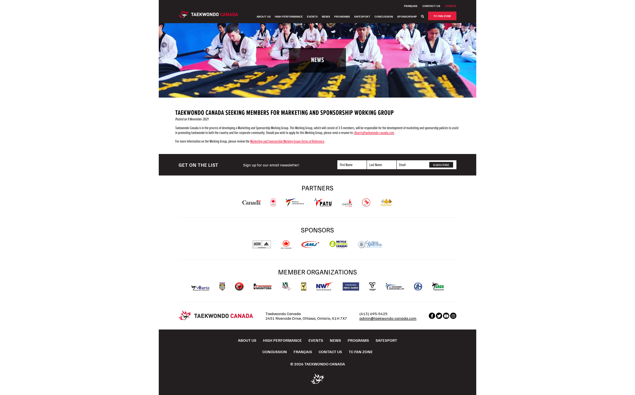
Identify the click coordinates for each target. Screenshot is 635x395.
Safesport (362, 16)
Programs (342, 16)
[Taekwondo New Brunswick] (286, 286)
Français (410, 5)
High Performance (289, 16)
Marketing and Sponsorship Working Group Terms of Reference (287, 141)
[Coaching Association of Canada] (347, 204)
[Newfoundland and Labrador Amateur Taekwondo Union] (303, 286)
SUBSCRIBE (441, 165)
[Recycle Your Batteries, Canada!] (338, 246)
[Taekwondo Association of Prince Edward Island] (395, 286)
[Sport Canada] (251, 202)
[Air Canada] (286, 246)
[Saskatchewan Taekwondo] (438, 286)
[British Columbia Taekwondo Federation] (222, 286)
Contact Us (431, 5)
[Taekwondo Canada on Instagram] (453, 316)
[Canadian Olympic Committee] (273, 204)
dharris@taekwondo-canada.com (374, 132)
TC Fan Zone (442, 16)
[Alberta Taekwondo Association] (200, 289)
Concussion (383, 16)
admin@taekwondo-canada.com (387, 318)
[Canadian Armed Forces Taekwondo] (239, 286)
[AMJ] (310, 246)
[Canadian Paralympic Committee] (366, 204)
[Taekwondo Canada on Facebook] (432, 316)
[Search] (422, 16)
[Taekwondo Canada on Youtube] (446, 316)
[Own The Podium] (386, 204)
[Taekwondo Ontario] (372, 286)
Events (312, 16)
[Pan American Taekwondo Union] (323, 204)
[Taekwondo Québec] (418, 286)
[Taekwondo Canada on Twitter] (439, 316)
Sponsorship (407, 16)
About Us (264, 16)
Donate (450, 5)
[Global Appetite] (370, 246)
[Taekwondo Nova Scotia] (351, 286)
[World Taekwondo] (295, 204)
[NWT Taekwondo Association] (324, 286)
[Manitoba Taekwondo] (263, 286)
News (326, 16)
